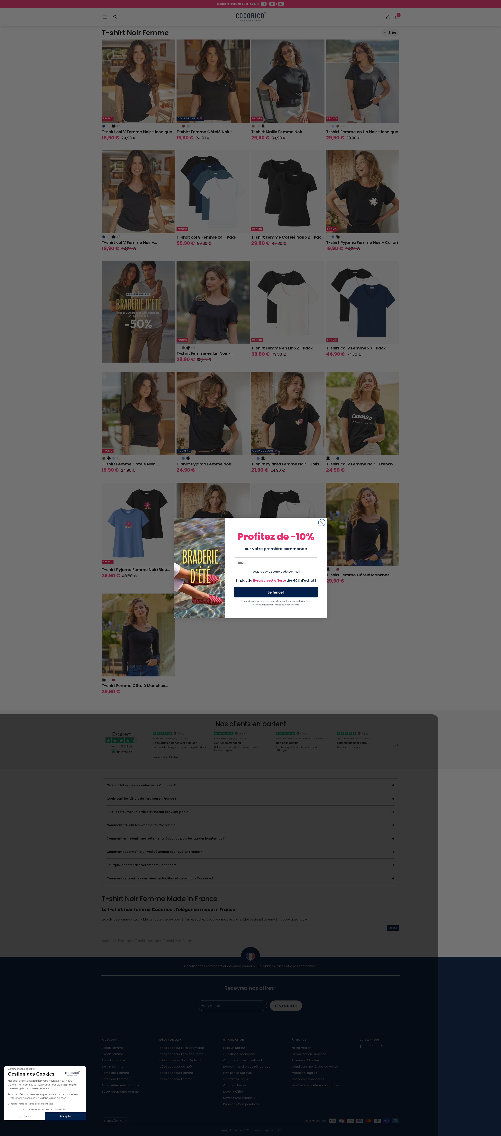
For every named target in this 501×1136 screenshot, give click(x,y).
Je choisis (24, 1116)
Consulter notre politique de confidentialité (30, 1103)
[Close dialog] (321, 522)
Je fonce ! (276, 592)
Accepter (65, 1116)
